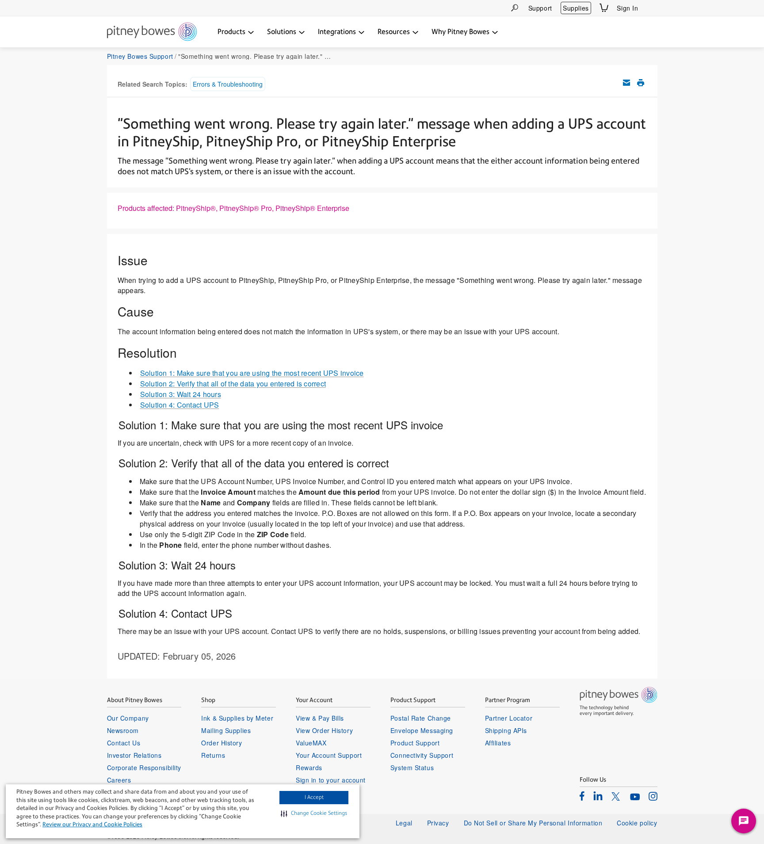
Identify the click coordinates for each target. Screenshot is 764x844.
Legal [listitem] (404, 822)
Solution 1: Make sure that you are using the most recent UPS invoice (252, 373)
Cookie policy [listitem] (637, 822)
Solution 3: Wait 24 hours (180, 394)
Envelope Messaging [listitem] (421, 730)
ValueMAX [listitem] (311, 743)
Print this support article (641, 83)
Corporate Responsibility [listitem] (144, 767)
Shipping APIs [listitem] (506, 730)
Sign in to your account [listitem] (331, 780)
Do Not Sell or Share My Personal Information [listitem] (533, 822)
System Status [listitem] (412, 767)
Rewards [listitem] (309, 767)
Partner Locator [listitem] (508, 718)
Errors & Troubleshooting (228, 84)
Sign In (627, 8)
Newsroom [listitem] (123, 730)
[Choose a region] (652, 8)
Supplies (575, 8)
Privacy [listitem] (438, 822)
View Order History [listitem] (324, 730)
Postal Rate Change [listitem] (420, 718)
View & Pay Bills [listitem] (320, 718)
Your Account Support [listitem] (329, 755)
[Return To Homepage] (152, 32)
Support (540, 8)
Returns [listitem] (213, 755)
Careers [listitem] (119, 780)
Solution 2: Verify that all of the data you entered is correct (233, 383)
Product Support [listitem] (414, 743)
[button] (314, 813)
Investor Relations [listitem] (134, 755)
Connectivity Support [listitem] (421, 755)
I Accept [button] (314, 797)
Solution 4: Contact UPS (179, 405)
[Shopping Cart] (604, 7)
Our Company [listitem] (128, 718)
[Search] (514, 7)
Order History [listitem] (221, 743)
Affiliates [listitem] (498, 743)
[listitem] (582, 796)
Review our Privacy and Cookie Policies (92, 824)
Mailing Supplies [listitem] (226, 730)
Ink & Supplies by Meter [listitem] (237, 718)
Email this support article (626, 83)
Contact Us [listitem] (124, 743)
